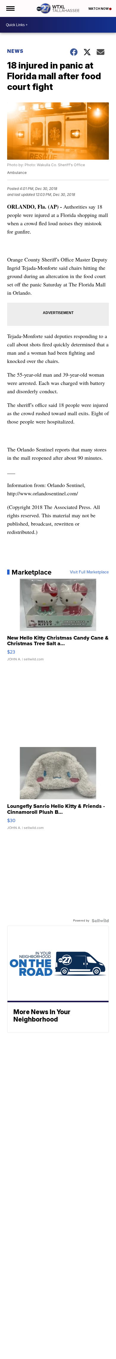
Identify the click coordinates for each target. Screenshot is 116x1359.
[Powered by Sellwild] (100, 921)
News (15, 51)
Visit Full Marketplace (89, 572)
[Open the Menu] (9, 8)
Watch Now (98, 8)
